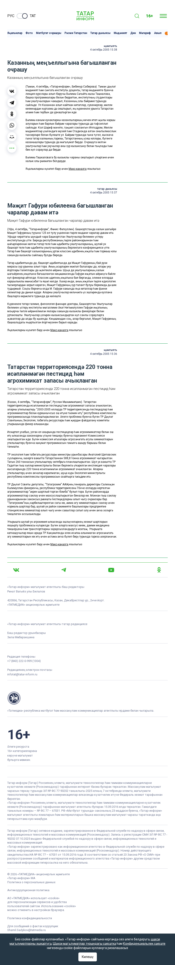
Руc (10, 16)
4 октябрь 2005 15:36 (103, 353)
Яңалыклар (14, 33)
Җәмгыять (110, 46)
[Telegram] (11, 102)
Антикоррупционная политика (28, 890)
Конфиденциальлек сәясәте (144, 943)
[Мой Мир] (11, 136)
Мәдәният (120, 33)
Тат (33, 16)
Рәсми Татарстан (75, 33)
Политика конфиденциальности (29, 918)
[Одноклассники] (11, 113)
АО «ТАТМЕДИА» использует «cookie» (33, 898)
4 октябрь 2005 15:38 (103, 49)
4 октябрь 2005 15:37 (103, 192)
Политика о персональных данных (31, 882)
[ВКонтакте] (11, 91)
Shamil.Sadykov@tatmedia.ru (26, 930)
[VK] (16, 570)
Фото (29, 33)
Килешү (87, 957)
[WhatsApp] (11, 125)
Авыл (158, 33)
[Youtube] (111, 570)
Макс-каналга (78, 168)
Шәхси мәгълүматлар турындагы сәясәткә (84, 943)
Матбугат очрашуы (48, 33)
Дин (133, 33)
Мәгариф (145, 33)
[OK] (159, 570)
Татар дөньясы (100, 33)
